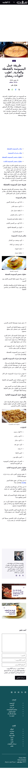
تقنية (12, 739)
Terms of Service (22, 759)
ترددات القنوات (12, 744)
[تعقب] (22, 2)
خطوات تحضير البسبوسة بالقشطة (12, 157)
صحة (11, 737)
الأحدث (12, 705)
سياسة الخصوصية (12, 709)
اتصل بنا (12, 716)
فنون (11, 741)
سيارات (12, 731)
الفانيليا (23, 482)
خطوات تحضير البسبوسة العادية (13, 161)
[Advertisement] (14, 19)
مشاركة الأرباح (12, 713)
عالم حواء (12, 735)
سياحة (12, 733)
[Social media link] (19, 89)
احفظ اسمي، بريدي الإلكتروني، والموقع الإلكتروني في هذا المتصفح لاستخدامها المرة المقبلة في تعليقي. (14, 670)
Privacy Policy (22, 757)
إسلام (12, 729)
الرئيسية (12, 703)
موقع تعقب (19, 762)
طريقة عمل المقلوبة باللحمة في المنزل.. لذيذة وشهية (10, 612)
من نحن (12, 707)
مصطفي (11, 82)
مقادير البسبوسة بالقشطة (14, 149)
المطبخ (14, 60)
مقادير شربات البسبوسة (15, 153)
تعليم (11, 746)
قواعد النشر (11, 711)
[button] (14, 2)
